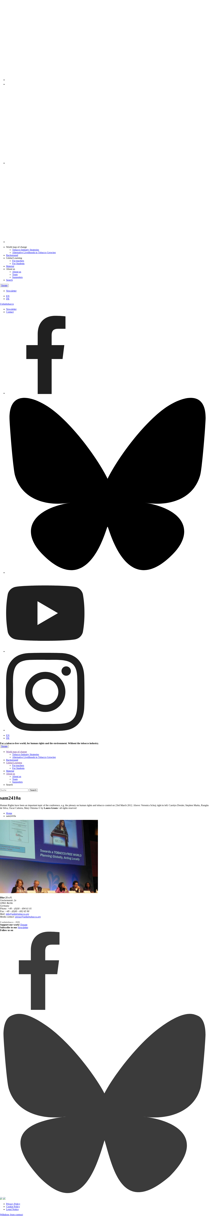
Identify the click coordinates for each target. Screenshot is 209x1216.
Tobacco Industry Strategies (25, 249)
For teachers (18, 260)
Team (15, 274)
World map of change (16, 751)
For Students (18, 263)
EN (7, 296)
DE (7, 298)
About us (16, 271)
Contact (10, 312)
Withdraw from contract (11, 1214)
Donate (4, 285)
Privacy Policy (13, 1204)
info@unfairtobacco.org (17, 914)
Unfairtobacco (7, 304)
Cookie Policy (13, 1206)
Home (9, 813)
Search (9, 280)
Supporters (17, 277)
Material (10, 266)
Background (12, 255)
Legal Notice (12, 1209)
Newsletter (11, 291)
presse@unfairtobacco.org (28, 916)
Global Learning (14, 762)
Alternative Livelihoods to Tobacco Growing (34, 252)
